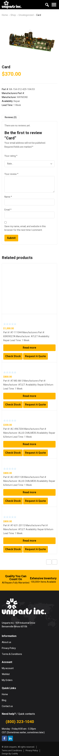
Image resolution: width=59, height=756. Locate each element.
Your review (11, 174)
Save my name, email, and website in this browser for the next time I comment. (25, 228)
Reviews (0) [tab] (11, 117)
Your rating (10, 156)
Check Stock (13, 356)
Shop (13, 15)
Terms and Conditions (12, 750)
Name (8, 197)
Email (7, 209)
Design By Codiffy (10, 753)
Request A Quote (35, 356)
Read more (29, 348)
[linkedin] (10, 738)
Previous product (48, 562)
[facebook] (4, 738)
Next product (54, 562)
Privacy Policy (32, 750)
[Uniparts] (11, 4)
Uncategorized (26, 15)
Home (5, 15)
